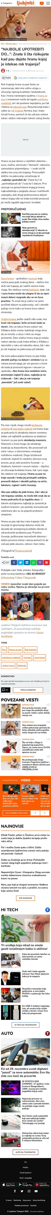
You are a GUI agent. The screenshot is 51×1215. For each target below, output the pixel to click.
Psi (2, 43)
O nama (9, 1200)
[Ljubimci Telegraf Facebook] (15, 1191)
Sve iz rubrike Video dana (16, 813)
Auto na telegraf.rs (25, 1152)
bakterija (34, 289)
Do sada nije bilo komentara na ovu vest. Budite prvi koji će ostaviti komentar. (25, 682)
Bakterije (22, 665)
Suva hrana (7, 278)
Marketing (17, 1200)
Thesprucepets (23, 551)
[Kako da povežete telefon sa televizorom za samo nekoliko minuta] (11, 960)
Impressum (27, 1200)
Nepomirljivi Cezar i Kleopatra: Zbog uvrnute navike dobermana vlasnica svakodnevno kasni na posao (25, 875)
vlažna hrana (8, 665)
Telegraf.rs (7, 3)
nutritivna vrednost (11, 657)
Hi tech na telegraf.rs (25, 1025)
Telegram (29, 577)
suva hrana (39, 657)
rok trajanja (17, 110)
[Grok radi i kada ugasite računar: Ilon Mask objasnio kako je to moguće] (11, 978)
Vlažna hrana (8, 319)
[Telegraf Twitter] (22, 1191)
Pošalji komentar (28, 690)
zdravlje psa (19, 107)
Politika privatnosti (22, 1205)
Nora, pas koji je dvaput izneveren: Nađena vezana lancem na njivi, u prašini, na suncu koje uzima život (24, 887)
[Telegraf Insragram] (29, 1191)
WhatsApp (8, 577)
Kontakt (33, 1205)
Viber (19, 577)
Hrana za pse (15, 649)
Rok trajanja (30, 649)
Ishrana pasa (11, 43)
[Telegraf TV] (36, 1191)
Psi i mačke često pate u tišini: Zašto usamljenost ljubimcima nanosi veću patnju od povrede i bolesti (25, 850)
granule (33, 278)
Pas (4, 649)
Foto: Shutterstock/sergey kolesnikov (13, 39)
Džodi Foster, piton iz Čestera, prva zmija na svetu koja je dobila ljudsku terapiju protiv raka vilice (25, 838)
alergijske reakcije (23, 429)
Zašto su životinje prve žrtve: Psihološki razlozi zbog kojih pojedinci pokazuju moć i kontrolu (24, 863)
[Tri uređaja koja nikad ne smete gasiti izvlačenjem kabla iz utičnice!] (25, 928)
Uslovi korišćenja (39, 1200)
